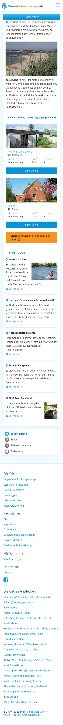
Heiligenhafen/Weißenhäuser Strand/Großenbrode (31, 628)
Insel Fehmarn (11, 623)
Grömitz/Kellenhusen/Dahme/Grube (23, 633)
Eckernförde (10, 607)
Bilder (13, 439)
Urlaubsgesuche (12, 500)
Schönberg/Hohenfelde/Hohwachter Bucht (27, 618)
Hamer (11, 206)
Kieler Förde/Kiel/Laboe (17, 612)
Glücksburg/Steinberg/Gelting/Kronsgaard (27, 597)
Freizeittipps (17, 451)
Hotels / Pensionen (14, 490)
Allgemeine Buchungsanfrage (20, 479)
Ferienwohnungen (20, 445)
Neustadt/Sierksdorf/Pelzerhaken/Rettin (25, 644)
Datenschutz (10, 529)
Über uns (8, 572)
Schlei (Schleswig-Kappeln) (19, 602)
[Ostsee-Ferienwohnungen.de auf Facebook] (6, 579)
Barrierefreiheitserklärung (18, 545)
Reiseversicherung (14, 505)
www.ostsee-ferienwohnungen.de (21, 714)
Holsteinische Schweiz (20, 151)
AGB (6, 519)
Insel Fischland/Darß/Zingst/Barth (22, 681)
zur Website (15, 288)
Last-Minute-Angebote (16, 484)
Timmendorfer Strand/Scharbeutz (22, 649)
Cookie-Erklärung (13, 540)
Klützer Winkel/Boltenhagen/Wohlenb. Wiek (28, 660)
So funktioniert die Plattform (19, 534)
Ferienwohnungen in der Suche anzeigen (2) (30, 237)
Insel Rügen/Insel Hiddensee (19, 691)
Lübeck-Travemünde (15, 654)
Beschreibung (18, 433)
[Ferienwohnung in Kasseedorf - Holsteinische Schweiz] (31, 140)
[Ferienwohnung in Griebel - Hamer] (31, 195)
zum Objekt (31, 170)
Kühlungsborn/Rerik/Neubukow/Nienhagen (27, 670)
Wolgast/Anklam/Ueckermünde (21, 702)
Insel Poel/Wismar (13, 665)
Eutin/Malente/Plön (14, 639)
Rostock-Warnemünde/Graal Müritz (23, 675)
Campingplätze (12, 495)
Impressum (10, 524)
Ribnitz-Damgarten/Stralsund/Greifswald (26, 686)
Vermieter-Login (13, 559)
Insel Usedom (11, 696)
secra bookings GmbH (34, 711)
